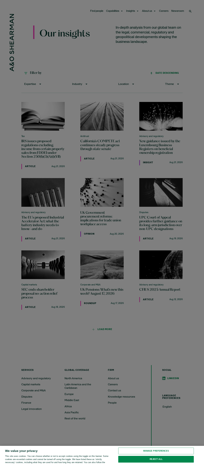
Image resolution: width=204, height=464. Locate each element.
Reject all (156, 451)
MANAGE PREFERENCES (156, 443)
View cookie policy (15, 461)
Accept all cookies (156, 459)
